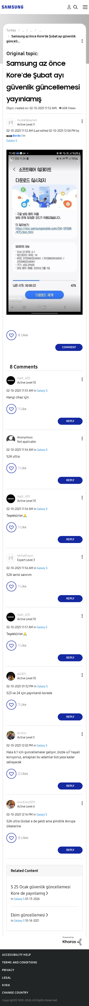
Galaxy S (11, 140)
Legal (6, 978)
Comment (69, 347)
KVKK (6, 985)
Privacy (8, 970)
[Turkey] (12, 7)
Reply (70, 421)
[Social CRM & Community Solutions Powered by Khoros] (72, 941)
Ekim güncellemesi (28, 915)
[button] (75, 121)
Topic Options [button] (75, 41)
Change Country (15, 992)
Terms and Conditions (19, 962)
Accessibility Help (16, 955)
